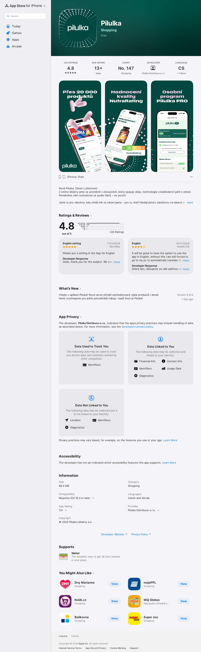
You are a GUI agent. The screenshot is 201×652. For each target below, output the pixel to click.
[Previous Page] (55, 68)
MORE (117, 262)
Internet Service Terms (70, 648)
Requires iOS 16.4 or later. (75, 498)
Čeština (75, 636)
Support (134, 648)
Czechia (63, 636)
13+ (61, 510)
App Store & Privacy (96, 648)
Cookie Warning (118, 648)
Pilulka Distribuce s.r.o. (142, 510)
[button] (25, 26)
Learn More (170, 440)
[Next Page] (197, 68)
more (190, 202)
